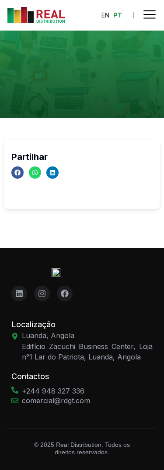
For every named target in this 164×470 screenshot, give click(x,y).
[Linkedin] (52, 172)
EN (105, 15)
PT (117, 15)
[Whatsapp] (35, 172)
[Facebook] (17, 172)
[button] (149, 15)
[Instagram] (42, 293)
